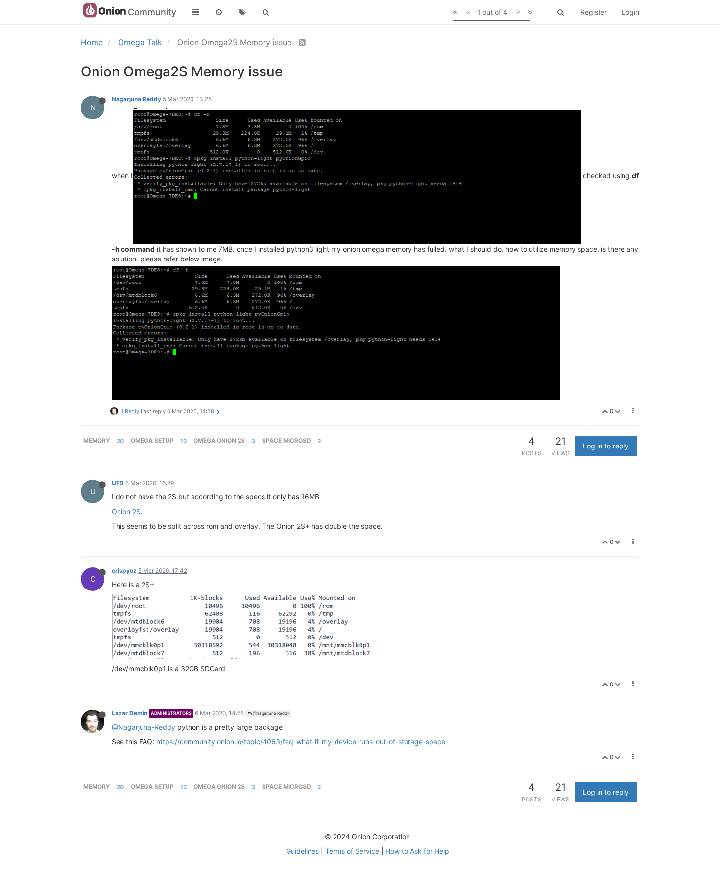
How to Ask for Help (417, 851)
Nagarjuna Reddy (136, 99)
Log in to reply (606, 446)
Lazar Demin (129, 713)
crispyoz (124, 570)
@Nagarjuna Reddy (270, 713)
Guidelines (302, 851)
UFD (118, 483)
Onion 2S (126, 511)
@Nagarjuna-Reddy (143, 727)
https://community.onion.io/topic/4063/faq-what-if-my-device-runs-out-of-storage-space (300, 741)
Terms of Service (352, 851)
